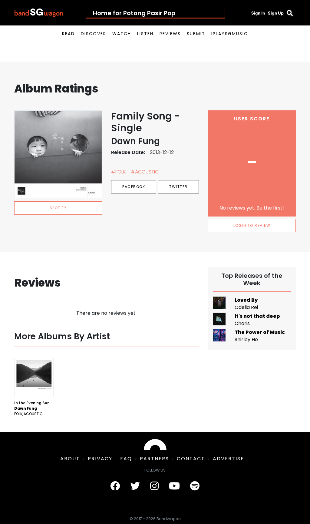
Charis (242, 323)
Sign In (258, 13)
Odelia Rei (246, 307)
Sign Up (276, 13)
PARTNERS (154, 458)
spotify (58, 207)
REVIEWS (170, 34)
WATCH (121, 34)
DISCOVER (93, 34)
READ (68, 34)
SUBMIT (196, 34)
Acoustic (33, 413)
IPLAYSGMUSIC (229, 34)
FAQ (126, 458)
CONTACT (191, 458)
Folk (18, 413)
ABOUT (70, 458)
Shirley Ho (246, 339)
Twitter (178, 186)
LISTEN (145, 34)
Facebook (133, 186)
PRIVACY (100, 458)
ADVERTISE (228, 458)
